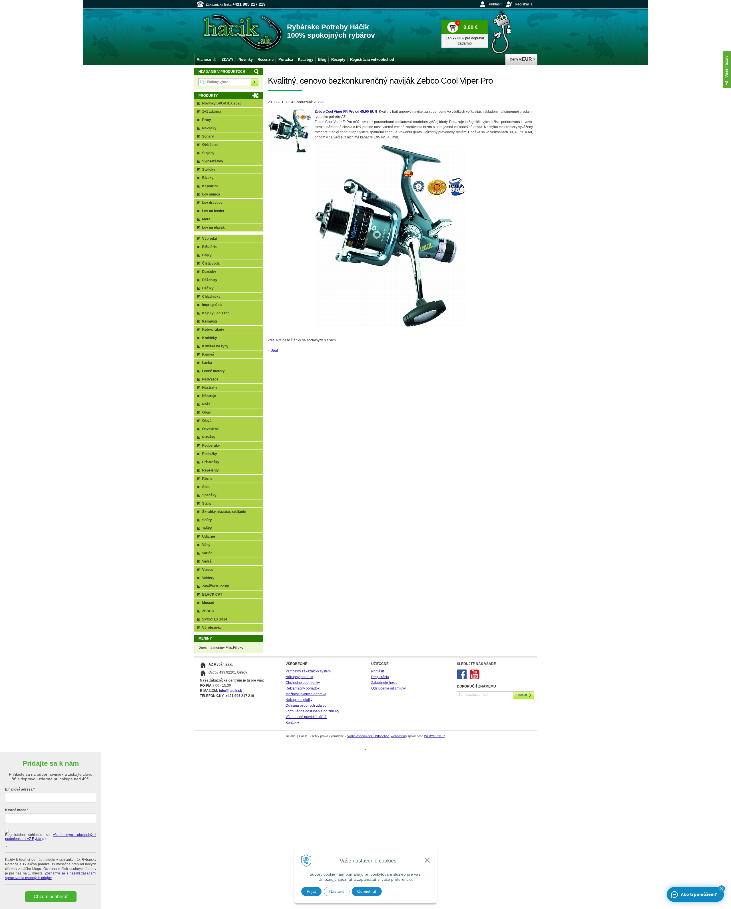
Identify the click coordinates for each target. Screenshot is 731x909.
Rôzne (207, 479)
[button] (721, 888)
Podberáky (211, 446)
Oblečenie (210, 145)
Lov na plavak (213, 227)
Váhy (206, 545)
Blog (322, 59)
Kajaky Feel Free (216, 313)
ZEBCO (208, 611)
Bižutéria (209, 247)
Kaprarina (210, 186)
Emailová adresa (19, 789)
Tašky (207, 528)
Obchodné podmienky (303, 683)
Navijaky (209, 128)
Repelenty (210, 470)
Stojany (208, 153)
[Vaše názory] (727, 69)
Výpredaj (209, 239)
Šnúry (207, 520)
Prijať (311, 891)
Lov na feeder (213, 211)
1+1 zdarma (211, 112)
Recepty (338, 59)
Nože (206, 404)
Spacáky (209, 495)
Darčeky (209, 272)
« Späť (273, 350)
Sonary (208, 136)
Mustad (208, 603)
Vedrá (207, 561)
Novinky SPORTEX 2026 (222, 103)
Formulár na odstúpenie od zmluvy (312, 711)
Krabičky (209, 338)
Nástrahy (209, 388)
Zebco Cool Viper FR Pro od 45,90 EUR (346, 112)
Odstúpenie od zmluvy (388, 688)
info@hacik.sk (230, 691)
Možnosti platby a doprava (306, 694)
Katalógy (305, 59)
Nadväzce (210, 379)
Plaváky (208, 437)
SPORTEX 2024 (214, 619)
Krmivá (208, 354)
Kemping (209, 321)
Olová (207, 421)
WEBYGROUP (434, 736)
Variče (207, 553)
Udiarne (208, 537)
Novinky (245, 59)
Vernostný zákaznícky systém (308, 671)
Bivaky (208, 178)
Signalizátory (212, 161)
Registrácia (524, 4)
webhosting (399, 736)
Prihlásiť (495, 4)
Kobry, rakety (213, 330)
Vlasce (207, 570)
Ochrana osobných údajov (306, 706)
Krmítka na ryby (215, 346)
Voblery (208, 578)
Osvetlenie (211, 429)
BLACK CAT (212, 594)
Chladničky (211, 297)
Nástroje (209, 396)
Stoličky (208, 170)
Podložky (209, 454)
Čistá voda (211, 263)
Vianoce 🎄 (207, 59)
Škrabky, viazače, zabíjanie (224, 512)
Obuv (206, 412)
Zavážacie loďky (215, 586)
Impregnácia (212, 305)
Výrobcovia (211, 628)
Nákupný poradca (299, 677)
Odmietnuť (366, 891)
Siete (206, 487)
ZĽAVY (228, 59)
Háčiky (208, 288)
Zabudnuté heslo (384, 683)
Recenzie (266, 59)
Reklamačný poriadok (303, 688)
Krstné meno (15, 810)
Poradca (285, 59)
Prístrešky (210, 462)
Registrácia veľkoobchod (372, 59)
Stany (207, 503)
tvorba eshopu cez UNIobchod (368, 736)
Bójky (207, 255)
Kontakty (292, 723)
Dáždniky (209, 280)
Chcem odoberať (51, 896)
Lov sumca (211, 194)
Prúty (206, 120)
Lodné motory (213, 371)
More (206, 219)
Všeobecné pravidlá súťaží (306, 717)
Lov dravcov (212, 203)
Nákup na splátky (299, 700)
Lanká (207, 363)
